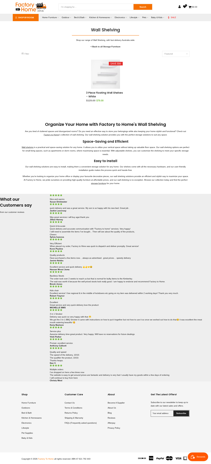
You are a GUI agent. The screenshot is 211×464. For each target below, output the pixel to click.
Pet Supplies (27, 433)
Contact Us (70, 403)
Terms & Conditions (73, 408)
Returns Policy (71, 413)
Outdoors (26, 408)
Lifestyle (134, 17)
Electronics (120, 17)
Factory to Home (51, 135)
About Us (112, 408)
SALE (173, 17)
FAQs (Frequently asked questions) (81, 423)
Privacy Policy (114, 428)
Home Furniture (49, 17)
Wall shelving (27, 147)
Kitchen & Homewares (99, 17)
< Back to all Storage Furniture (105, 46)
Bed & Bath (79, 17)
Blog (110, 413)
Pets (144, 17)
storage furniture (98, 183)
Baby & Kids (156, 17)
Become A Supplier (116, 403)
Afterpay (111, 423)
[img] (127, 195)
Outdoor (65, 17)
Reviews (111, 418)
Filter (27, 54)
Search (143, 7)
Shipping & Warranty (74, 418)
